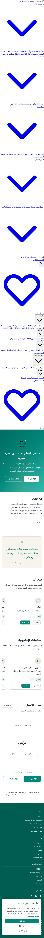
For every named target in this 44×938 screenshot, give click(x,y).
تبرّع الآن (33, 479)
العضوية (23, 257)
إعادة (30, 104)
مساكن (25, 104)
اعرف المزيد (36, 522)
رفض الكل (22, 926)
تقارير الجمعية (20, 207)
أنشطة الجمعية (30, 207)
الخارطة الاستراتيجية (13, 51)
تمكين (34, 104)
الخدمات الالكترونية (38, 260)
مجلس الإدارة (33, 54)
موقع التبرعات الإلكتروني (36, 154)
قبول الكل (22, 921)
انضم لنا (40, 370)
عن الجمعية (39, 315)
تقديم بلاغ (39, 880)
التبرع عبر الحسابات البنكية (19, 154)
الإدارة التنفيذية (24, 54)
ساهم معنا (40, 341)
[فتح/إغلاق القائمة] (37, 313)
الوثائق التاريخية (11, 207)
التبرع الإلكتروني (38, 846)
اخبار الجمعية (40, 207)
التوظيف (29, 257)
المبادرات (39, 843)
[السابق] (39, 754)
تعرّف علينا (15, 479)
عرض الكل (7, 705)
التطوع (40, 850)
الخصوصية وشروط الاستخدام (33, 820)
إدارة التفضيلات (22, 931)
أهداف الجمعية (25, 51)
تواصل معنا (38, 876)
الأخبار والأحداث (37, 827)
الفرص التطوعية (39, 157)
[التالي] (4, 754)
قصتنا (42, 51)
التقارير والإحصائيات (36, 831)
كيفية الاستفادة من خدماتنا (34, 824)
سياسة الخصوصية (33, 916)
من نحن (40, 816)
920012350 (38, 869)
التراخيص (5, 54)
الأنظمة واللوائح (35, 51)
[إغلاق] (6, 903)
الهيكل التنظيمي (14, 54)
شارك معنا (39, 884)
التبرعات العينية (6, 154)
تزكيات (4, 207)
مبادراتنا (40, 330)
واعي (11, 104)
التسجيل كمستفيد (38, 257)
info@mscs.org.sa (36, 873)
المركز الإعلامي (38, 355)
